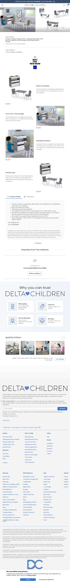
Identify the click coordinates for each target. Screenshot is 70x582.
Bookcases (6, 505)
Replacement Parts (30, 444)
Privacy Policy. (32, 575)
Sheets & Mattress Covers (10, 494)
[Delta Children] (35, 388)
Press (4, 459)
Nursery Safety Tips (8, 442)
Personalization (7, 489)
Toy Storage (47, 487)
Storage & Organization (10, 510)
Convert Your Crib (30, 442)
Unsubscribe (6, 420)
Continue (62, 409)
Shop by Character (28, 512)
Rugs (4, 507)
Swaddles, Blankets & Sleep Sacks (11, 520)
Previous (59, 337)
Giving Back (6, 456)
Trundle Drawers (7, 512)
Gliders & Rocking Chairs (10, 487)
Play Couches (48, 497)
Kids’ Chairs (26, 492)
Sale (48, 437)
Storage (25, 489)
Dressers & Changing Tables (11, 484)
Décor (25, 497)
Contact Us (28, 460)
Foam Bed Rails (27, 507)
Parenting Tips (29, 437)
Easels (45, 484)
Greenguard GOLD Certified (11, 439)
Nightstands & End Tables (10, 502)
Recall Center (7, 447)
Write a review (34, 273)
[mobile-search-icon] (64, 5)
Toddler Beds (27, 482)
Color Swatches (29, 462)
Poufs (45, 520)
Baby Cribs (6, 479)
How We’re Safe (7, 437)
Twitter (49, 454)
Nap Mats (26, 515)
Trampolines (47, 502)
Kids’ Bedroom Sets (28, 476)
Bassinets (5, 497)
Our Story (5, 454)
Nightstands (26, 487)
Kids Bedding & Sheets (29, 502)
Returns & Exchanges (31, 455)
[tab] (14, 197)
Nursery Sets (6, 476)
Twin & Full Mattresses (29, 505)
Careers (5, 463)
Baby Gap (5, 482)
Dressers (25, 484)
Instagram (50, 443)
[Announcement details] (39, 427)
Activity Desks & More (50, 492)
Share (63, 28)
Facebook (50, 446)
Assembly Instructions (31, 439)
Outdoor (46, 489)
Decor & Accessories (9, 499)
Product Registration (31, 447)
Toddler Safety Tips (8, 444)
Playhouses (47, 482)
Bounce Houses (48, 507)
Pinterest (49, 448)
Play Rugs (46, 505)
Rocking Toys (47, 499)
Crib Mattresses (7, 492)
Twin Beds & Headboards (30, 479)
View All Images (54, 28)
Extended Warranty (30, 449)
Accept (28, 579)
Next (63, 337)
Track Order (28, 457)
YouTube (49, 451)
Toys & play (47, 479)
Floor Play (46, 512)
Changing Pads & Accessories (11, 517)
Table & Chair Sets (28, 494)
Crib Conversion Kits (9, 515)
